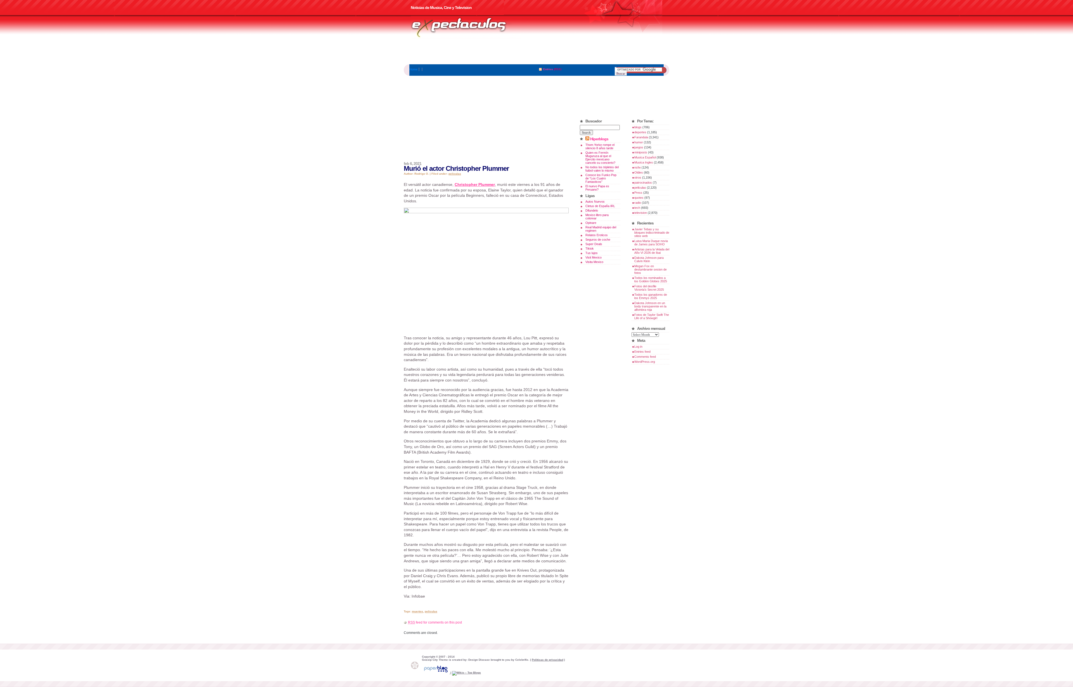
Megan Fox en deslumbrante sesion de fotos (650, 269)
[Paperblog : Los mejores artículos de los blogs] (436, 672)
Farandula (641, 137)
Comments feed (645, 356)
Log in (638, 346)
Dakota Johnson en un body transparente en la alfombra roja (650, 306)
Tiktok (589, 248)
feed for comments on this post (435, 622)
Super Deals (593, 244)
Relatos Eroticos (596, 235)
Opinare (590, 222)
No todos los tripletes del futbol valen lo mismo (602, 168)
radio (637, 202)
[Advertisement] (536, 51)
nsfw (637, 167)
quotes (639, 197)
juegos (638, 147)
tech (637, 207)
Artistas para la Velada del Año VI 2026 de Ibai (651, 251)
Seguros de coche (597, 239)
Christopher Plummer (475, 184)
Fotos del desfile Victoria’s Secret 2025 (649, 288)
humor (638, 142)
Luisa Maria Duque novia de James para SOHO (651, 242)
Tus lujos (591, 253)
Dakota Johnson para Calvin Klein (649, 259)
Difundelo (591, 210)
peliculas (454, 173)
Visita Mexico (594, 262)
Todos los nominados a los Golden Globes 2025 (650, 279)
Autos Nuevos (595, 201)
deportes (640, 132)
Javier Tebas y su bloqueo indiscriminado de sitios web (651, 233)
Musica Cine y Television (466, 27)
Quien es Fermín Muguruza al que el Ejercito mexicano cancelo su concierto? (600, 157)
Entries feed (642, 351)
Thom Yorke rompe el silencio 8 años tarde (599, 146)
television (640, 212)
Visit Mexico (593, 257)
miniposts (640, 152)
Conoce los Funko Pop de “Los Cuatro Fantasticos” (600, 178)
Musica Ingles (643, 162)
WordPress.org (644, 361)
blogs (638, 127)
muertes (417, 611)
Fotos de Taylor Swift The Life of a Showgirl (651, 316)
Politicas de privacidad (547, 659)
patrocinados (643, 182)
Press (638, 192)
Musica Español (645, 157)
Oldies (638, 172)
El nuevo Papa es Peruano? (597, 187)
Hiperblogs (599, 139)
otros (637, 177)
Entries (548, 69)
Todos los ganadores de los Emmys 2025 (650, 296)
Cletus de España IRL (600, 206)
